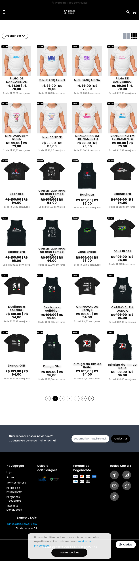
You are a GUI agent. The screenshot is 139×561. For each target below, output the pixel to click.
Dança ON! (16, 365)
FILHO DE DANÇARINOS (16, 80)
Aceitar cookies (69, 552)
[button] (5, 12)
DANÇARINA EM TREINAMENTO (87, 137)
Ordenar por (13, 36)
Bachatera (122, 194)
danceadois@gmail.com (22, 523)
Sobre (10, 477)
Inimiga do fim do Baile (87, 365)
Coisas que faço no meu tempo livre (51, 194)
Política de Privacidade (14, 489)
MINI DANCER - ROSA (16, 137)
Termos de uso (16, 482)
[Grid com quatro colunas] (134, 36)
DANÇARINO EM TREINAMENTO (122, 137)
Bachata (17, 194)
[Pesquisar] (128, 12)
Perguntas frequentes (14, 498)
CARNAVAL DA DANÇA (87, 308)
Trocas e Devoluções (14, 508)
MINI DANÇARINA (87, 80)
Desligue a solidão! (16, 308)
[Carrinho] (134, 12)
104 (83, 398)
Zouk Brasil (87, 252)
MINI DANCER (52, 137)
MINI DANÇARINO (52, 80)
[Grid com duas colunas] (126, 36)
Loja (9, 472)
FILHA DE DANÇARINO (122, 80)
